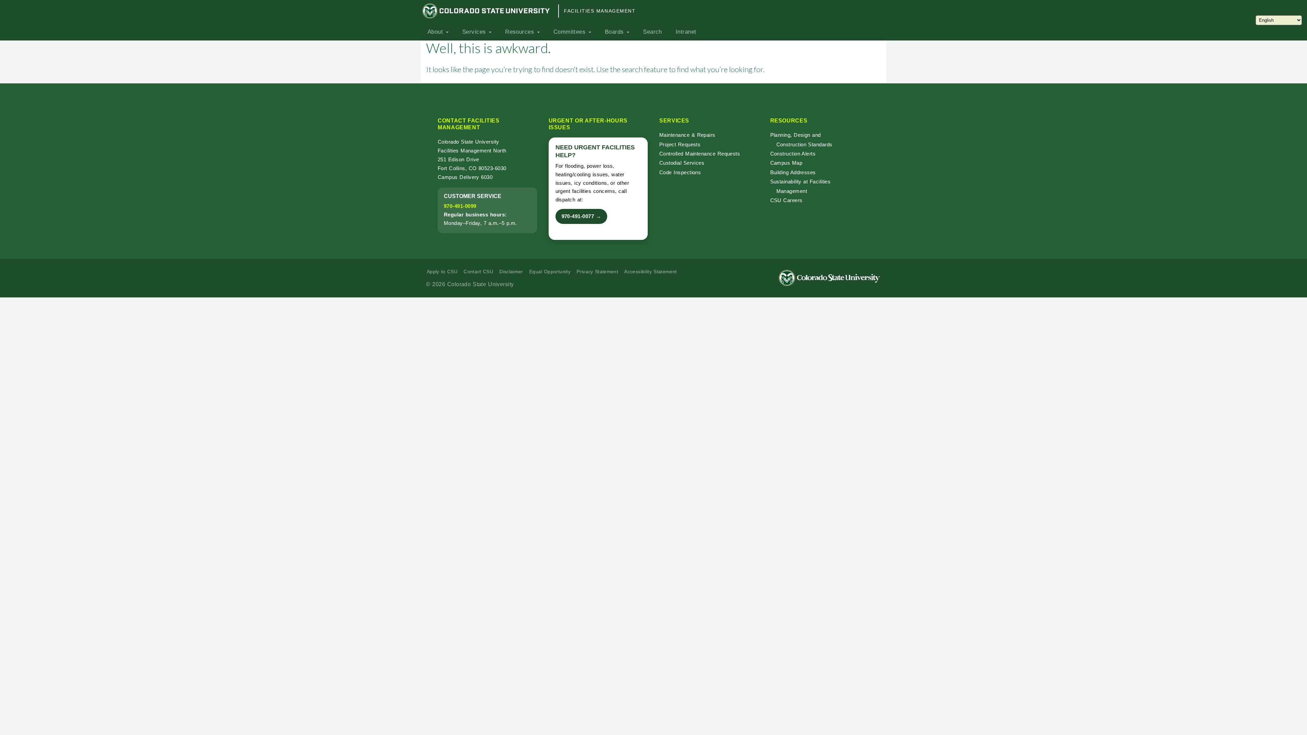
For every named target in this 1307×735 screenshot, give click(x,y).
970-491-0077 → (581, 216)
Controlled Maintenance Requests (699, 154)
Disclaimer (511, 271)
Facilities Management (599, 11)
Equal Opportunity (549, 271)
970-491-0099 (460, 206)
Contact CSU (478, 271)
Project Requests (679, 144)
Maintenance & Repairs (687, 135)
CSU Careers (786, 200)
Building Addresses (793, 172)
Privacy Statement (597, 271)
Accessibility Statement (650, 271)
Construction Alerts (793, 154)
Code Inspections (680, 172)
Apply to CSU (442, 271)
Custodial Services (681, 163)
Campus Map (786, 163)
